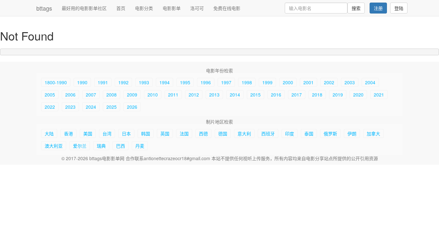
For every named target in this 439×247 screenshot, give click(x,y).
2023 (70, 107)
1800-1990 (56, 82)
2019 (338, 94)
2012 (194, 94)
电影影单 (172, 8)
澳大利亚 (54, 145)
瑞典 (101, 145)
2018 (317, 94)
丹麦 (139, 145)
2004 (370, 82)
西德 (203, 133)
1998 (247, 82)
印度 (289, 133)
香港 (68, 133)
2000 (288, 82)
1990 (82, 82)
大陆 (49, 133)
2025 (111, 107)
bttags (44, 8)
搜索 (356, 8)
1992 (123, 82)
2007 (91, 94)
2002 (329, 82)
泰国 (308, 133)
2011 (173, 94)
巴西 (120, 145)
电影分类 (144, 8)
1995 (185, 82)
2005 (50, 94)
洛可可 (197, 8)
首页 (120, 8)
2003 (350, 82)
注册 (378, 8)
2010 (153, 94)
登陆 (398, 8)
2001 (308, 82)
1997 (226, 82)
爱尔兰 (79, 145)
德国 (222, 133)
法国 (184, 133)
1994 (164, 82)
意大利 (244, 133)
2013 (214, 94)
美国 (87, 133)
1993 (144, 82)
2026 (132, 107)
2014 (235, 94)
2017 (296, 94)
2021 (379, 94)
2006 (70, 94)
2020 (358, 94)
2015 (255, 94)
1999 (267, 82)
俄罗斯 (330, 133)
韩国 (145, 133)
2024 (91, 107)
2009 (132, 94)
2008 (111, 94)
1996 (206, 82)
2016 (276, 94)
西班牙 (268, 133)
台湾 (107, 133)
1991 (103, 82)
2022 (50, 107)
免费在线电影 (226, 8)
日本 (126, 133)
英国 (164, 133)
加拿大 (373, 133)
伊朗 (351, 133)
